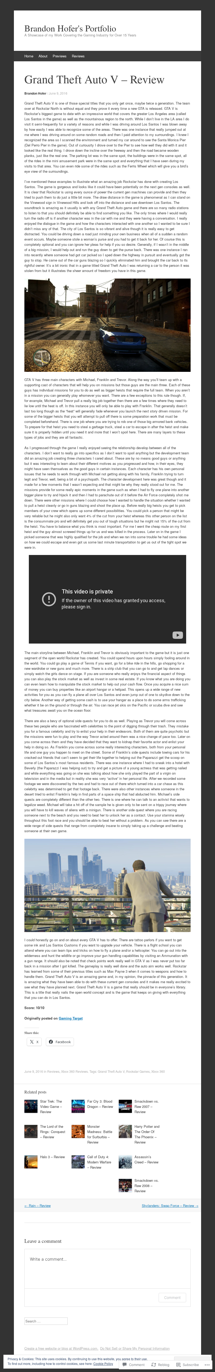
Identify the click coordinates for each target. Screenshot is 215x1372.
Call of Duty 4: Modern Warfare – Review (99, 1162)
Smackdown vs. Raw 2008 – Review (147, 1185)
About (43, 55)
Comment (172, 1297)
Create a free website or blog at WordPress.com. (61, 1348)
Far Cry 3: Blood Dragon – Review (100, 1104)
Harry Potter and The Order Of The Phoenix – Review (147, 1134)
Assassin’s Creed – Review (146, 1159)
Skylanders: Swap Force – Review (170, 1205)
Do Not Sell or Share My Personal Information (135, 1348)
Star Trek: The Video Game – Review (51, 1106)
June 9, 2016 (58, 93)
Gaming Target (71, 1018)
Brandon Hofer (35, 93)
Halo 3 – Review (52, 1156)
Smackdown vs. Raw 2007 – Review (147, 1106)
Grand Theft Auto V (111, 1071)
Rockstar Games (138, 1071)
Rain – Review (37, 1205)
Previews (60, 55)
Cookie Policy (103, 1363)
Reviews (78, 55)
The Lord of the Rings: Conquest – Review (52, 1131)
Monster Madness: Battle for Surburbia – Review (99, 1134)
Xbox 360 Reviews (74, 1071)
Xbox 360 (158, 1071)
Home (28, 55)
